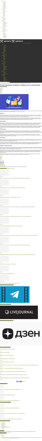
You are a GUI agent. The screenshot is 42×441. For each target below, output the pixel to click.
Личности (4, 28)
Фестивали (4, 79)
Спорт (2, 44)
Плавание (4, 6)
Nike (4, 14)
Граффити (4, 25)
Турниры (4, 50)
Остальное (4, 37)
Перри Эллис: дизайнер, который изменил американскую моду (11, 389)
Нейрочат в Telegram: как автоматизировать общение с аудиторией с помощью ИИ (15, 178)
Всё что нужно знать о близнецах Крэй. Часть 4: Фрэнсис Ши (11, 418)
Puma (4, 16)
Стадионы (4, 1)
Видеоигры (4, 22)
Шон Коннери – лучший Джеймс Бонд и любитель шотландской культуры (13, 374)
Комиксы (4, 67)
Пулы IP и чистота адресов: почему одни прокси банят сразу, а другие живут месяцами (15, 216)
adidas (4, 13)
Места (2, 17)
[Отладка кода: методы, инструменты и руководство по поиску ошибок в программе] (4, 242)
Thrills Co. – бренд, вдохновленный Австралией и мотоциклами (11, 368)
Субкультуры (5, 26)
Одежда (4, 53)
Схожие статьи (3, 168)
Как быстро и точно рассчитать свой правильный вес (9, 407)
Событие (1, 360)
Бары (4, 18)
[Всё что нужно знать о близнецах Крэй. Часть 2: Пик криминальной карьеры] (2, 411)
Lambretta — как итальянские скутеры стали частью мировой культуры (13, 371)
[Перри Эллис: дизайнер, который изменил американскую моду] (2, 387)
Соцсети (1, 262)
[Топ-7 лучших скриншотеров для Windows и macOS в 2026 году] (4, 223)
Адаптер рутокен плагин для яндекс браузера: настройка (10, 197)
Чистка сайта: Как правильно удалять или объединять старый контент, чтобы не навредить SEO (17, 206)
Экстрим (4, 8)
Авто (4, 32)
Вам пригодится (2, 281)
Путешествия (5, 36)
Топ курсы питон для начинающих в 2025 (7, 273)
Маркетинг (1, 176)
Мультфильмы (5, 23)
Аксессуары (5, 11)
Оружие (4, 33)
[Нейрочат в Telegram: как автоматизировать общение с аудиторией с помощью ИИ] (4, 175)
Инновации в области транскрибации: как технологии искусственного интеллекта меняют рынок (17, 254)
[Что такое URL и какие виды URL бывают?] (4, 261)
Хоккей (4, 5)
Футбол (4, 2)
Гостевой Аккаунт (2, 165)
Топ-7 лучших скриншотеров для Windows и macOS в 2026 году (11, 225)
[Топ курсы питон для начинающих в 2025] (4, 271)
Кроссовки (3, 55)
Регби (4, 4)
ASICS (4, 56)
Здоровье (4, 78)
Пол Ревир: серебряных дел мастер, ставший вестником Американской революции (15, 377)
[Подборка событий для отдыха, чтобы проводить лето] (2, 398)
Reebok (4, 15)
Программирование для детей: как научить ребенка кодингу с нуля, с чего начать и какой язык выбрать (19, 235)
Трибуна (4, 7)
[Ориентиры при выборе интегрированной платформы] (4, 280)
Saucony (4, 58)
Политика (4, 29)
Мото (4, 76)
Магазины (4, 61)
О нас (2, 434)
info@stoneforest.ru (8, 432)
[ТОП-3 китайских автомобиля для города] (2, 393)
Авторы (3, 435)
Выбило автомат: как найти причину (6, 355)
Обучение (1, 224)
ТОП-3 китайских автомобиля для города (7, 349)
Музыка (4, 24)
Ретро (4, 73)
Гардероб (3, 9)
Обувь (4, 10)
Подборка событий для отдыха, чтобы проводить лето (9, 400)
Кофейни (4, 19)
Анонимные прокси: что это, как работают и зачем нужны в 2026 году (12, 187)
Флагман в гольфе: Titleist (4, 352)
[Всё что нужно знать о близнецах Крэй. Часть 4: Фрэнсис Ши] (2, 417)
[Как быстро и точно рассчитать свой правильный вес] (2, 406)
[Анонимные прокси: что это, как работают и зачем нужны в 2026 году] (4, 185)
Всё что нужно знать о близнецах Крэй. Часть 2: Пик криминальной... (12, 413)
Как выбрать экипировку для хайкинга (7, 361)
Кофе (4, 70)
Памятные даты (5, 30)
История (3, 27)
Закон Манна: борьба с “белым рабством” (7, 358)
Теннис (4, 3)
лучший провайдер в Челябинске (20, 111)
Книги (4, 64)
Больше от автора (10, 168)
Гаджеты (4, 34)
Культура (3, 20)
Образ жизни (3, 31)
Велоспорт (4, 47)
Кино (4, 21)
